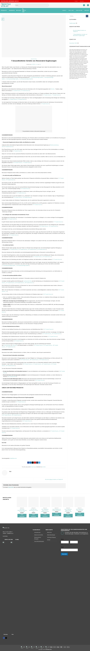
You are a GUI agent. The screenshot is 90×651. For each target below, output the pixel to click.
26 (60, 281)
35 (44, 345)
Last (71, 544)
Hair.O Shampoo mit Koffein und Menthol (56, 510)
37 (6, 346)
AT (25, 10)
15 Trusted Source (37, 204)
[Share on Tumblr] (37, 463)
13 (6, 179)
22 (19, 249)
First (62, 544)
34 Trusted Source (18, 340)
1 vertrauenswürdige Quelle (36, 77)
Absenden (64, 554)
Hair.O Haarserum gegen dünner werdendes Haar (68, 510)
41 (33, 364)
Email (62, 547)
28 (16, 282)
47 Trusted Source (20, 401)
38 (30, 359)
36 (53, 345)
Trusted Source (17, 90)
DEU (29, 647)
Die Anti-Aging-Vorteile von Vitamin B (54, 479)
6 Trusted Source (54, 431)
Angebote (12, 10)
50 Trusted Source (27, 421)
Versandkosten (37, 532)
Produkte (4, 10)
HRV (24, 647)
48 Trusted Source (7, 415)
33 (35, 345)
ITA (34, 647)
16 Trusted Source (11, 219)
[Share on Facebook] (28, 463)
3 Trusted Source (17, 151)
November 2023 (73, 43)
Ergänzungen (33, 466)
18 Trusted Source (44, 226)
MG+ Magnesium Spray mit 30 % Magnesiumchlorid (45, 510)
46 (36, 380)
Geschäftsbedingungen (39, 541)
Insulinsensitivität (27, 281)
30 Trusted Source (25, 359)
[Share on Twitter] (30, 463)
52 (60, 431)
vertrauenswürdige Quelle (12, 79)
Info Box (18, 10)
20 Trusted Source (13, 235)
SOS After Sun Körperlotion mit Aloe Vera (33, 510)
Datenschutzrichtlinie (38, 534)
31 (6, 291)
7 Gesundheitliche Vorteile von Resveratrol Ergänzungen (80, 35)
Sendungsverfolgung (51, 537)
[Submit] (48, 5)
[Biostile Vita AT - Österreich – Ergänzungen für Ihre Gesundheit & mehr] (7, 5)
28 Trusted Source (48, 294)
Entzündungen (7, 345)
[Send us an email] (88, 1)
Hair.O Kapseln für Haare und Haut (79, 510)
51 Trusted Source (14, 428)
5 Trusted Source (47, 95)
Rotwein (52, 89)
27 (6, 282)
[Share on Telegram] (39, 463)
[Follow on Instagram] (86, 1)
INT (43, 647)
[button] (81, 1)
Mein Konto (49, 532)
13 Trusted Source (25, 188)
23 (28, 249)
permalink (43, 466)
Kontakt (76, 1)
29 (25, 282)
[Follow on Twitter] (87, 1)
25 (43, 256)
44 (6, 365)
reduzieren (14, 345)
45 (9, 376)
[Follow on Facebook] (4, 638)
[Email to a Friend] (33, 463)
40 (60, 371)
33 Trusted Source (48, 329)
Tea (40, 64)
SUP (48, 647)
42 (42, 364)
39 (40, 359)
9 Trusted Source (18, 197)
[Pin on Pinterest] (35, 463)
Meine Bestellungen (51, 534)
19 (49, 226)
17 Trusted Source (58, 221)
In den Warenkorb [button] (22, 515)
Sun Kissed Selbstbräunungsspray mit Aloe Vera (22, 510)
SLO (39, 647)
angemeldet (10, 487)
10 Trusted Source (17, 162)
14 (23, 197)
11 (23, 162)
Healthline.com (13, 458)
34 (53, 333)
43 (52, 364)
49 (12, 415)
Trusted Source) (11, 365)
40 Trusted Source (27, 364)
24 (38, 249)
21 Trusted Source (13, 249)
